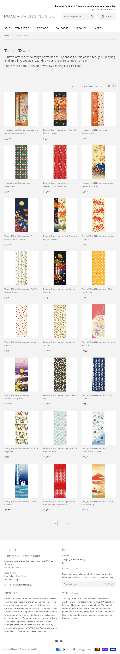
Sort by (74, 86)
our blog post (72, 65)
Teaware (43, 28)
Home (6, 36)
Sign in (93, 10)
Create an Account (108, 10)
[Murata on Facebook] (56, 641)
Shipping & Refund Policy (73, 559)
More (98, 28)
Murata (14, 649)
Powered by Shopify (28, 649)
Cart (109, 16)
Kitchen (81, 28)
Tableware (22, 28)
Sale (7, 28)
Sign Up (109, 584)
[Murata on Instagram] (61, 641)
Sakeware (62, 28)
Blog (64, 563)
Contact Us (67, 555)
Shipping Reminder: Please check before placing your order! (85, 6)
